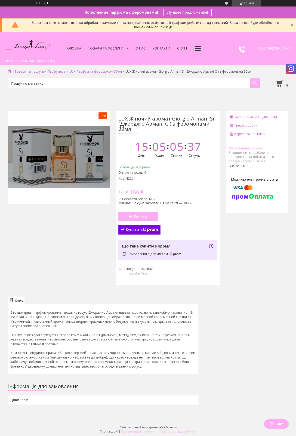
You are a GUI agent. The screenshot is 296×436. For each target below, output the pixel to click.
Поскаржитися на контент (139, 431)
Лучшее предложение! (187, 12)
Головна (73, 48)
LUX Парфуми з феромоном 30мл (95, 71)
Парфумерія (56, 71)
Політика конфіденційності (178, 431)
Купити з (134, 229)
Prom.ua (171, 427)
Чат (280, 424)
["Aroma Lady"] (28, 44)
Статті (182, 48)
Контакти (161, 48)
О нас (140, 48)
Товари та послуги (105, 48)
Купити (140, 216)
